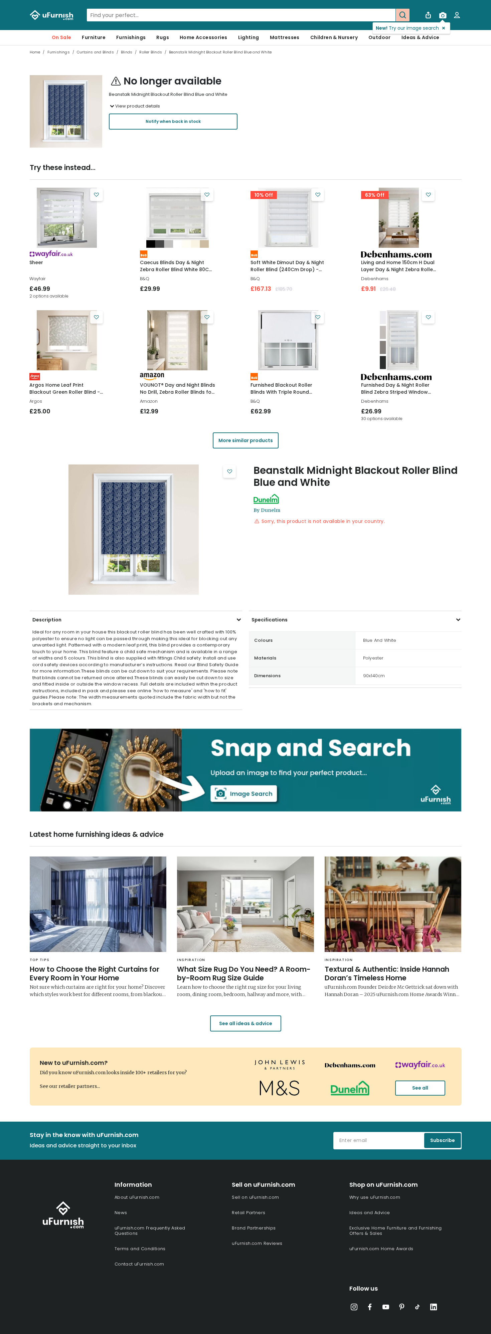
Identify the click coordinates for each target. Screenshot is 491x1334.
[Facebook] (369, 1308)
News (121, 1212)
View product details (137, 106)
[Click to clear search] (388, 15)
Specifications (270, 619)
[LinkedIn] (433, 1308)
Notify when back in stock (173, 121)
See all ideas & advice (245, 1023)
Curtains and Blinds (95, 52)
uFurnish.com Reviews (257, 1243)
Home (35, 52)
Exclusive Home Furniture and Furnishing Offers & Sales (395, 1230)
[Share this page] (428, 15)
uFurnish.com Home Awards (381, 1249)
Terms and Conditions (140, 1249)
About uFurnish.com (137, 1197)
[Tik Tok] (417, 1308)
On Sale (61, 37)
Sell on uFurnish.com (255, 1197)
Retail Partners (248, 1212)
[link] (67, 218)
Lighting (248, 37)
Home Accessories (203, 37)
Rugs (162, 37)
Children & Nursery (334, 37)
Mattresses (285, 37)
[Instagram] (354, 1308)
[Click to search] (402, 15)
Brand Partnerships (254, 1228)
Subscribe (442, 1140)
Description (46, 619)
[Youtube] (385, 1308)
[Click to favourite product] (96, 194)
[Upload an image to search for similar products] (442, 15)
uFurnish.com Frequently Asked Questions (150, 1230)
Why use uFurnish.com (374, 1197)
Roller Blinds (150, 52)
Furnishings (131, 37)
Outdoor (379, 37)
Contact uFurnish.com (139, 1264)
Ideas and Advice (369, 1212)
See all (420, 1088)
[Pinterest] (401, 1308)
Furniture (94, 37)
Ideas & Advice (420, 37)
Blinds (126, 52)
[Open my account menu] (457, 15)
